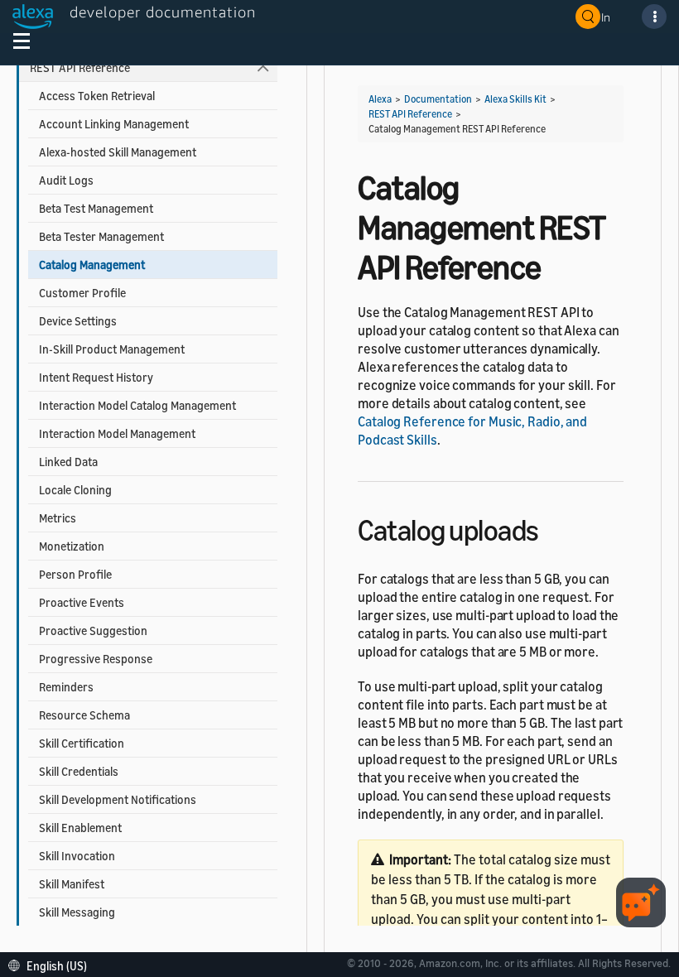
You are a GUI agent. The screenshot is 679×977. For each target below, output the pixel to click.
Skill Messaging (77, 912)
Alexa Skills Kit (515, 99)
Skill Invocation (77, 856)
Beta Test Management (96, 208)
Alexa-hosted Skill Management (117, 152)
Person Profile (75, 574)
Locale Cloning (75, 490)
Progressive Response (95, 659)
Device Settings (78, 321)
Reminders (66, 687)
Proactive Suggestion (93, 630)
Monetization (71, 546)
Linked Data (68, 462)
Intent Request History (96, 377)
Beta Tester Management (101, 236)
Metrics (57, 518)
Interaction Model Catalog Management (137, 405)
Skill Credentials (78, 771)
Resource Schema (84, 715)
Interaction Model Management (117, 433)
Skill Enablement (80, 828)
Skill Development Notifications (117, 799)
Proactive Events (81, 602)
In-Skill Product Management (112, 349)
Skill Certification (81, 743)
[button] (51, 964)
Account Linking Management (114, 124)
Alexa (380, 99)
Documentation (438, 99)
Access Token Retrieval (97, 96)
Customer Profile (82, 293)
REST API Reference (80, 67)
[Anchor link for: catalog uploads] (553, 527)
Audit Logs (66, 180)
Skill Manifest (71, 884)
